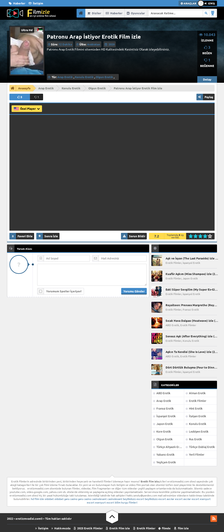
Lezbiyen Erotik (198, 431)
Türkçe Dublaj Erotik (201, 447)
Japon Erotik (164, 424)
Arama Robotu (212, 13)
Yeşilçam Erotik (166, 462)
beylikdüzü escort (133, 499)
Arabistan (93, 44)
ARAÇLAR (189, 3)
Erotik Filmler (197, 401)
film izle (183, 528)
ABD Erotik (163, 393)
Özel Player (28, 108)
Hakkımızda (62, 528)
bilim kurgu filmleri (126, 502)
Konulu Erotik (84, 77)
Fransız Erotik (165, 408)
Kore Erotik (163, 431)
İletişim (37, 3)
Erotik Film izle (119, 528)
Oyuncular (137, 13)
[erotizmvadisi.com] (31, 13)
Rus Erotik (195, 439)
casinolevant (99, 499)
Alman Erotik (197, 393)
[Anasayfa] (81, 13)
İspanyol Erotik (166, 416)
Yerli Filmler (196, 454)
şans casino (70, 499)
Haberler (18, 3)
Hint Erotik (195, 408)
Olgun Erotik (104, 77)
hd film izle (37, 499)
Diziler (96, 13)
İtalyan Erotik (197, 416)
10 (211, 236)
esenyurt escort (104, 502)
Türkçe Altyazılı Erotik (170, 447)
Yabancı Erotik (165, 454)
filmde (166, 528)
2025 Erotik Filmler (90, 528)
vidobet (49, 499)
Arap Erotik (65, 77)
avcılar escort (175, 499)
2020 (111, 44)
